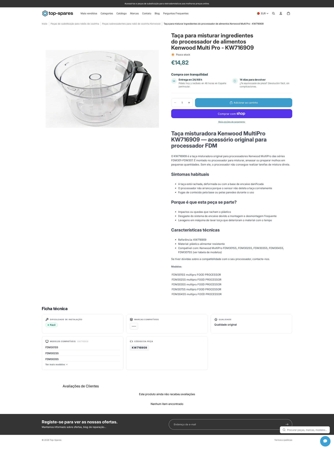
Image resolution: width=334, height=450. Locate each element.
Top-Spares (55, 440)
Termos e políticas (283, 440)
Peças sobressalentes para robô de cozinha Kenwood (131, 23)
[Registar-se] (287, 424)
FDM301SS (51, 347)
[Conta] (281, 13)
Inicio (44, 23)
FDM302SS (52, 353)
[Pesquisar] (273, 13)
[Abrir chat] (325, 441)
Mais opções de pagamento (231, 122)
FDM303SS (52, 359)
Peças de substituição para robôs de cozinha (75, 23)
